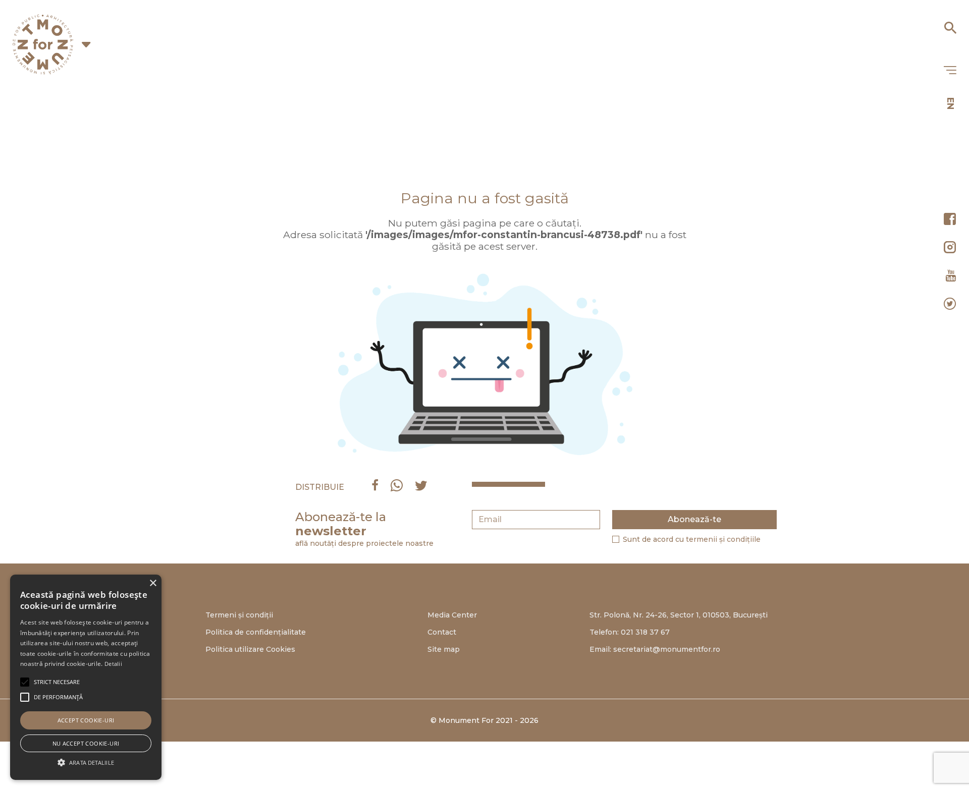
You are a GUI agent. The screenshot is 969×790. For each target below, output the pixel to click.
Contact (441, 632)
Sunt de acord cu (692, 539)
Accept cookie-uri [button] (86, 720)
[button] (57, 682)
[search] (949, 24)
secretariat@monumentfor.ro (666, 649)
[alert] (86, 677)
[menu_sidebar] (949, 70)
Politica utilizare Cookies (250, 649)
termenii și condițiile (723, 539)
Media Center (452, 614)
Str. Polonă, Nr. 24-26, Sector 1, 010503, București (678, 614)
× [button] (152, 583)
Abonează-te (694, 519)
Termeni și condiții (239, 614)
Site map (443, 649)
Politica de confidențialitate (255, 632)
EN (950, 103)
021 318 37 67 (645, 632)
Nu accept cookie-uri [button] (86, 743)
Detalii (113, 663)
